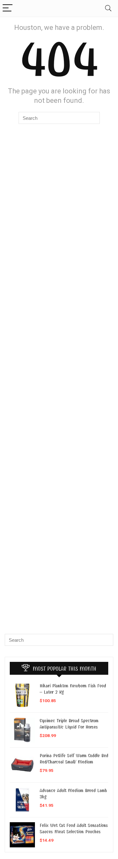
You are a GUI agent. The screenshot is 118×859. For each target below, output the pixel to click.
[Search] (108, 8)
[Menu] (7, 8)
